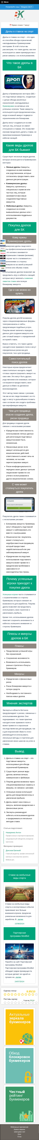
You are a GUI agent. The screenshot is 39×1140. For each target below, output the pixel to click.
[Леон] (2, 258)
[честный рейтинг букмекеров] (19, 1104)
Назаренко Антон (13, 832)
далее (20, 919)
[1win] (2, 255)
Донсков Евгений (13, 850)
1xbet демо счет (19, 1132)
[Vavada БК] (2, 253)
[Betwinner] (2, 250)
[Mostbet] (2, 263)
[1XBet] (2, 240)
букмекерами (8, 106)
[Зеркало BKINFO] (19, 15)
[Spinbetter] (2, 266)
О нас (20, 1136)
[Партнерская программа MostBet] (19, 951)
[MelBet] (2, 243)
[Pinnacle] (2, 248)
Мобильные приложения (19, 1127)
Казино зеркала (19, 1129)
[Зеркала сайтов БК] (19, 1027)
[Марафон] (2, 245)
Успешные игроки (10, 594)
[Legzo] (2, 271)
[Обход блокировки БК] (19, 1066)
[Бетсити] (2, 261)
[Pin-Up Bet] (2, 268)
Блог (19, 1134)
